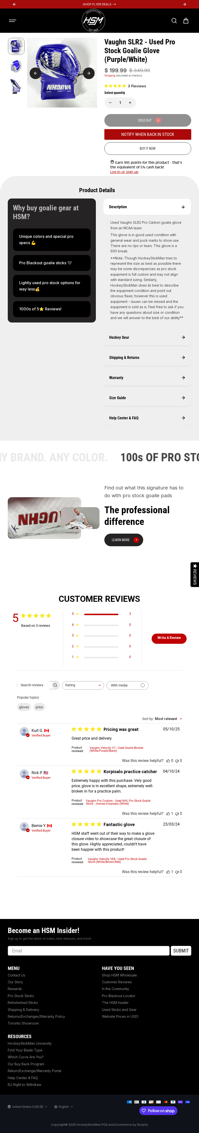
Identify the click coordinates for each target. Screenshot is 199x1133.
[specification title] (52, 240)
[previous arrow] (35, 73)
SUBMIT (181, 951)
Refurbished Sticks (23, 1003)
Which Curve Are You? (26, 1057)
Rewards (15, 989)
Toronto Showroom (23, 1023)
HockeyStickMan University (30, 1043)
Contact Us (16, 975)
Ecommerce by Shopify (131, 1124)
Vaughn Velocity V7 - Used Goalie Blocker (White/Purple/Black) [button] (116, 749)
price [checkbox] (39, 707)
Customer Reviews (117, 982)
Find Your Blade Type (25, 1050)
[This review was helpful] (168, 760)
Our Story (15, 982)
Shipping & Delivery (23, 1010)
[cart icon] (186, 20)
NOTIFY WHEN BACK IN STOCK (147, 134)
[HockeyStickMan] (93, 20)
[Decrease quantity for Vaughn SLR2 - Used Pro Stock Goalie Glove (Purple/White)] (110, 102)
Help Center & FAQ (23, 1078)
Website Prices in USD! (120, 1016)
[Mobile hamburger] (13, 20)
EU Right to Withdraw (24, 1085)
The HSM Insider (115, 1003)
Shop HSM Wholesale (119, 975)
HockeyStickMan (88, 1124)
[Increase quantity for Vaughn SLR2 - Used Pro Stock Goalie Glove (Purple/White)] (130, 102)
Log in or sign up (124, 172)
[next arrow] (89, 73)
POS (104, 1124)
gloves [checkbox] (24, 707)
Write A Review (169, 638)
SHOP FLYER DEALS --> (99, 4)
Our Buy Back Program (26, 1064)
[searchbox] (34, 685)
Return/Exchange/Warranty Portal (34, 1071)
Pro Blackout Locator (118, 996)
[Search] (174, 20)
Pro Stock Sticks (21, 996)
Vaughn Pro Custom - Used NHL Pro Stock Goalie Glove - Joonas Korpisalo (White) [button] (118, 802)
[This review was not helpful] (177, 760)
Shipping (109, 75)
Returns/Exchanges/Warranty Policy (36, 1016)
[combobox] (83, 685)
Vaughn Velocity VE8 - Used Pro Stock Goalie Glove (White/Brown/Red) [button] (117, 860)
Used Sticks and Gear (119, 1010)
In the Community (115, 989)
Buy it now (148, 148)
